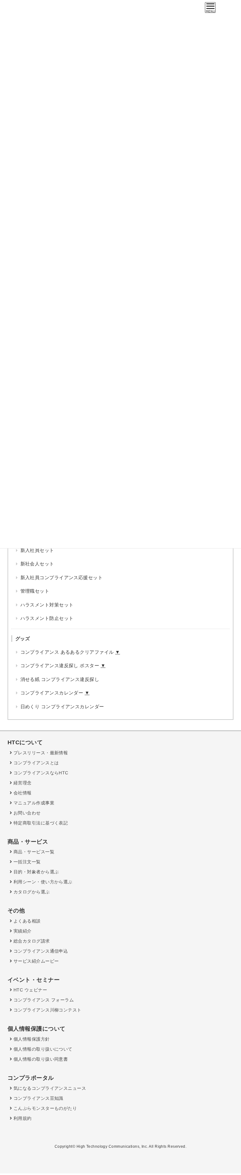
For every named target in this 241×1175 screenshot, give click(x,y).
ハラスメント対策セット (47, 604)
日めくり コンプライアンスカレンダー (62, 706)
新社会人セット (37, 563)
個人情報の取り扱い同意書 (40, 1059)
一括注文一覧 (26, 861)
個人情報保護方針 (31, 1039)
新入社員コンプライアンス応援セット (61, 577)
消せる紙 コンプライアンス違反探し (59, 679)
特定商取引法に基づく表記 (40, 822)
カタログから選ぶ (31, 891)
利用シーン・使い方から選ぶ (42, 881)
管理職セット (35, 591)
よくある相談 (26, 920)
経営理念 (21, 782)
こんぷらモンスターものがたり (44, 1108)
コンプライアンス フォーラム (43, 999)
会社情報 (21, 792)
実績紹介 (21, 930)
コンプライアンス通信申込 (40, 951)
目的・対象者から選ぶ (35, 871)
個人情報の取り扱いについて (42, 1049)
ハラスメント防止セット (47, 618)
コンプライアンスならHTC (40, 772)
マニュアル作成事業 (33, 802)
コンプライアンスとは (35, 762)
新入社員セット (37, 550)
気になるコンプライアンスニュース (49, 1088)
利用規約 (21, 1118)
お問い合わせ (26, 812)
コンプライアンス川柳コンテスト (46, 1009)
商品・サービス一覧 (33, 851)
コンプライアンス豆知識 (37, 1098)
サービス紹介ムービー (35, 961)
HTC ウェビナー (29, 989)
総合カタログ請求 (31, 941)
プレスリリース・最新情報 (40, 752)
